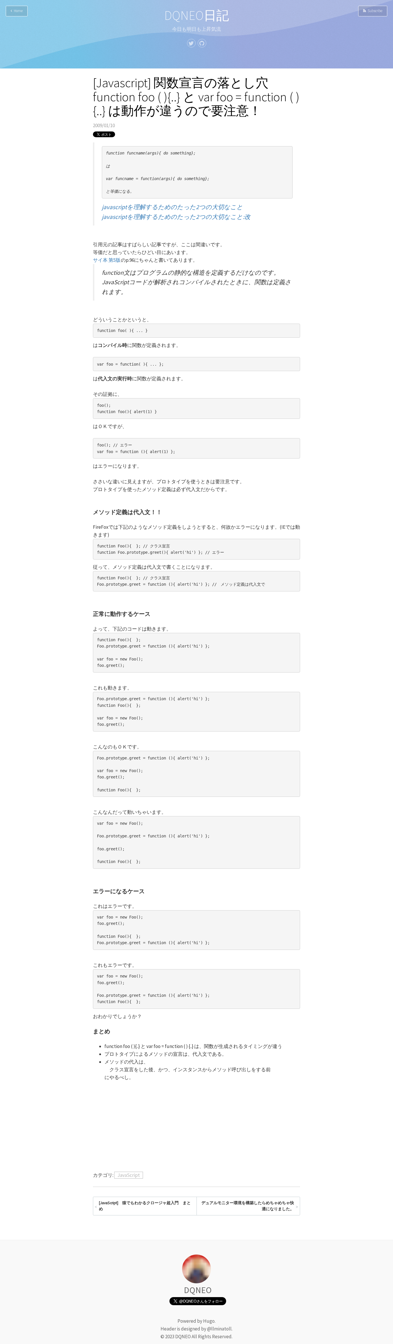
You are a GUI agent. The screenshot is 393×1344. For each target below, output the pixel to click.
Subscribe (374, 10)
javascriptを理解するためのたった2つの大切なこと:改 (176, 217)
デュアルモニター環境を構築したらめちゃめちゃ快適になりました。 (247, 1206)
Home (17, 10)
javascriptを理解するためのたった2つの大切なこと (172, 207)
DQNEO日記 (196, 15)
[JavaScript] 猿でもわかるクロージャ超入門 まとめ (145, 1206)
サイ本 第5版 (107, 260)
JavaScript (128, 1175)
